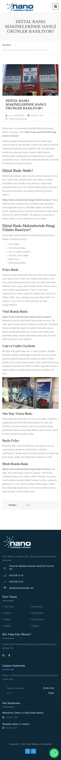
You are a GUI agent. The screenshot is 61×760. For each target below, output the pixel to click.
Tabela (7, 619)
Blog (28, 505)
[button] (54, 753)
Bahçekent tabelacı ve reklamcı (16, 724)
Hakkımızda (37, 606)
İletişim (35, 626)
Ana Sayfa (6, 45)
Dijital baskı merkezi (11, 176)
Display (8, 626)
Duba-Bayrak (38, 619)
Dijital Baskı (37, 613)
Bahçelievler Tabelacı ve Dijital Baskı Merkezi (22, 713)
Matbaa (8, 613)
